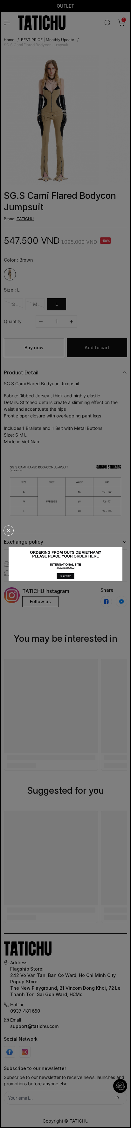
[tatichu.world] (65, 564)
